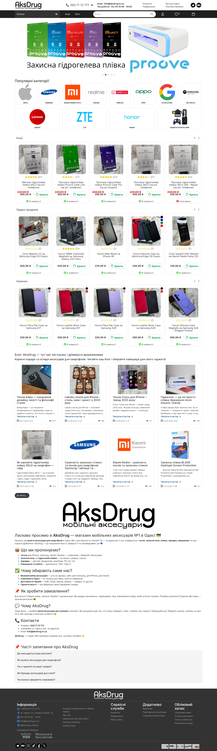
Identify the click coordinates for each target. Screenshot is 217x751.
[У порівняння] (43, 144)
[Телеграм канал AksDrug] (193, 5)
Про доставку (173, 3)
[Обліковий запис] (165, 14)
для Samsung (78, 575)
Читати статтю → (27, 416)
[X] (44, 745)
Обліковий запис (183, 712)
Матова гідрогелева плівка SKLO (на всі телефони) (33, 185)
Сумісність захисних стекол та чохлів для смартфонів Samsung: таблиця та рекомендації (83, 467)
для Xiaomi (104, 575)
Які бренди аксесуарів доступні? (36, 673)
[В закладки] (24, 144)
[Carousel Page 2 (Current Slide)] (105, 74)
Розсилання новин (184, 723)
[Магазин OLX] (198, 5)
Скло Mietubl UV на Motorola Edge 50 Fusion (33, 255)
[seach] (152, 14)
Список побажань (184, 719)
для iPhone (92, 575)
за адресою (53, 628)
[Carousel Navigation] (197, 138)
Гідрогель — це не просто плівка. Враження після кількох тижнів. (178, 400)
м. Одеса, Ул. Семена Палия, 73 (37, 713)
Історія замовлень (184, 716)
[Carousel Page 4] (111, 74)
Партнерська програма (155, 712)
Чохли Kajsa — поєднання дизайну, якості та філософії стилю (35, 400)
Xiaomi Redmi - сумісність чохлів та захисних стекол (130, 464)
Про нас (67, 715)
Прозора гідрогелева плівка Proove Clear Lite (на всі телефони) (71, 185)
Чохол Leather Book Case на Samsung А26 (146, 326)
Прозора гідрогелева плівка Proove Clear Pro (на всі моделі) (108, 185)
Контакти (147, 3)
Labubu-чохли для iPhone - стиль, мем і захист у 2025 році (82, 400)
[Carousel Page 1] (103, 74)
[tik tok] (33, 745)
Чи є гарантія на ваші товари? (34, 666)
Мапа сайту (116, 719)
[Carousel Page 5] (114, 74)
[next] (199, 138)
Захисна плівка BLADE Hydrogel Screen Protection (178, 464)
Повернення (149, 6)
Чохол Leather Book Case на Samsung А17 (71, 326)
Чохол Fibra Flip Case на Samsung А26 (108, 326)
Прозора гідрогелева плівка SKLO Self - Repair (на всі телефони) (183, 185)
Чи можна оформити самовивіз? (36, 679)
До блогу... (22, 495)
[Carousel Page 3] (108, 74)
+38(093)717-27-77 (30, 708)
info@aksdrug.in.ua (30, 721)
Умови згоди (69, 725)
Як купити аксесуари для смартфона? (39, 660)
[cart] (191, 14)
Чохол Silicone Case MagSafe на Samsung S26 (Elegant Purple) (183, 328)
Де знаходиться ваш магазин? (34, 653)
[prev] (194, 138)
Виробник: (148, 708)
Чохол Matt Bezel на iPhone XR (108, 255)
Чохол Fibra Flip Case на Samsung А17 (33, 326)
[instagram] (28, 745)
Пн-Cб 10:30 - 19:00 (31, 717)
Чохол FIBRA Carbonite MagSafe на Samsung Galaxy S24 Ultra (71, 256)
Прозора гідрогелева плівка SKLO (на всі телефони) (146, 185)
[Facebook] (39, 745)
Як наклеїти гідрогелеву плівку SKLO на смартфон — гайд (35, 465)
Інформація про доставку (76, 718)
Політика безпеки (174, 6)
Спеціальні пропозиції (154, 715)
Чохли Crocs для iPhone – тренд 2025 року (130, 399)
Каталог (21, 14)
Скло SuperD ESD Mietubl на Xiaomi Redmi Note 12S (183, 255)
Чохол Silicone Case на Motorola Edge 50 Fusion (146, 255)
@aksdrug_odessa (29, 725)
